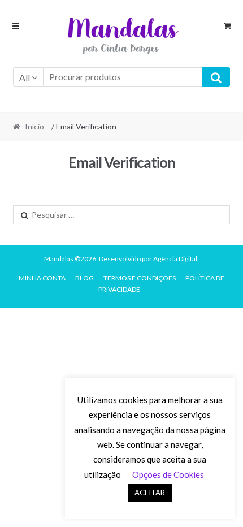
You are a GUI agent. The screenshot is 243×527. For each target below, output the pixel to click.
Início (34, 126)
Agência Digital (175, 258)
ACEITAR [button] (149, 492)
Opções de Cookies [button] (168, 474)
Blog (84, 278)
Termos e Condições (139, 278)
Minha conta (42, 278)
